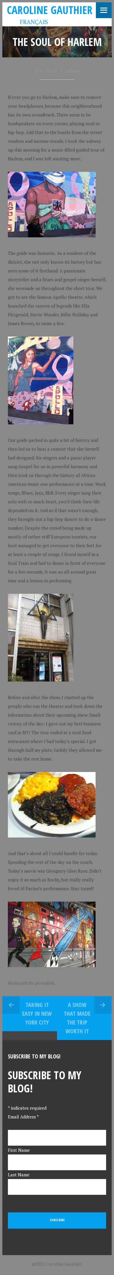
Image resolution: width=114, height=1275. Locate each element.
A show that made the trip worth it (77, 1018)
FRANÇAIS (29, 22)
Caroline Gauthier (49, 9)
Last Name (19, 1175)
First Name (19, 1150)
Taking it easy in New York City (37, 1013)
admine (73, 70)
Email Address (23, 1117)
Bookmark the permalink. (31, 983)
